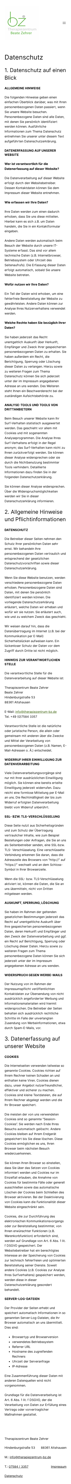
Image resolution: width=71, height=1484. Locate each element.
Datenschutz (14, 1476)
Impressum (58, 1466)
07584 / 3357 (18, 1466)
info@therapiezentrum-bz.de (36, 712)
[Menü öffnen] (64, 23)
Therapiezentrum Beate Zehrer (26, 1439)
